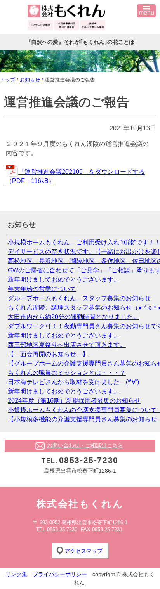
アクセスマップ (83, 551)
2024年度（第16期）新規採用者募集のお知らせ (74, 400)
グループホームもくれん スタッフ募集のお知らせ (79, 298)
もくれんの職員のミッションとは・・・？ (67, 372)
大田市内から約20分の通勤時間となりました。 (73, 317)
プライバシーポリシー (60, 574)
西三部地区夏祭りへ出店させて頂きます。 (67, 344)
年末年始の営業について (42, 289)
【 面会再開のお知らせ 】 (48, 354)
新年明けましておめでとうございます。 (64, 279)
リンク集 (16, 574)
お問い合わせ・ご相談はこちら (85, 445)
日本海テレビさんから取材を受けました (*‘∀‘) (73, 382)
